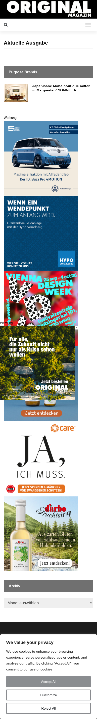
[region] (48, 676)
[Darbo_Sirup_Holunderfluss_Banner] (41, 533)
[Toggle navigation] (88, 25)
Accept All (48, 682)
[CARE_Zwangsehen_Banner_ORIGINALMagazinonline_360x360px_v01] (41, 458)
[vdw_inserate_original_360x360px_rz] (41, 308)
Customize (48, 695)
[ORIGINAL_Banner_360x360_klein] (41, 158)
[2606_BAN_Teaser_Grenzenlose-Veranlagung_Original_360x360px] (41, 233)
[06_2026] (37, 362)
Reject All (48, 708)
